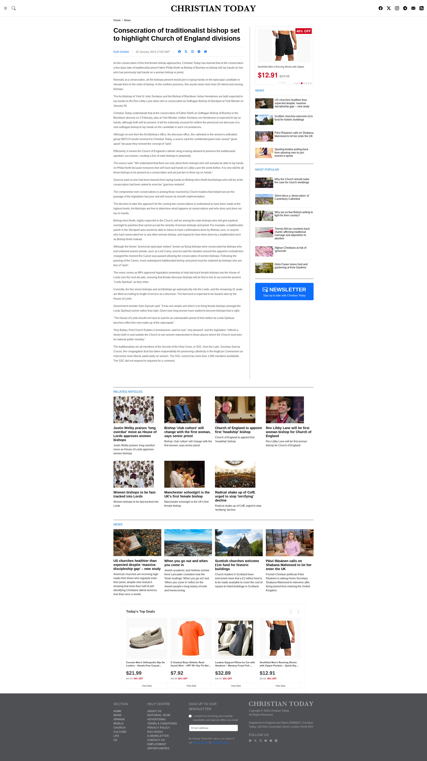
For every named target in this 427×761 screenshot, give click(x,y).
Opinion (119, 719)
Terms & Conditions (162, 723)
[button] (6, 8)
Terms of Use (200, 742)
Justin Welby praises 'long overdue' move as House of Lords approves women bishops (135, 434)
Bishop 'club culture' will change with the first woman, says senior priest (187, 432)
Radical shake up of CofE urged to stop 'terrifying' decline (235, 496)
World (118, 723)
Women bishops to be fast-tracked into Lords (134, 494)
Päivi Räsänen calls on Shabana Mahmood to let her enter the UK (289, 565)
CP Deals (283, 82)
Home (117, 20)
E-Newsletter (158, 735)
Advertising (156, 719)
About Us (154, 711)
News (127, 20)
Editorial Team (158, 715)
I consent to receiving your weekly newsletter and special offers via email (215, 718)
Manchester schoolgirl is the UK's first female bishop (187, 494)
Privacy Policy (158, 727)
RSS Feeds (155, 731)
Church (119, 727)
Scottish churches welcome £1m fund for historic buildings (237, 565)
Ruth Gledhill (121, 51)
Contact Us (156, 740)
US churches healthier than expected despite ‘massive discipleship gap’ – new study (137, 565)
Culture (119, 731)
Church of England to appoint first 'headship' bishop (238, 430)
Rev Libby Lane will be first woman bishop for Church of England (288, 432)
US (115, 740)
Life (116, 735)
